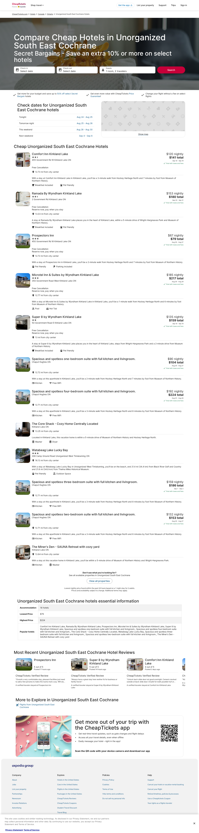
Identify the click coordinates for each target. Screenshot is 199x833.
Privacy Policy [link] (108, 780)
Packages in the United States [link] (69, 794)
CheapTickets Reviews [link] (66, 798)
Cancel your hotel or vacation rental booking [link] (166, 784)
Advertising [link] (16, 808)
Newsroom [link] (16, 798)
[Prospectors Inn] (99, 251)
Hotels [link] (32, 14)
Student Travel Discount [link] (67, 808)
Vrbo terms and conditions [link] (113, 794)
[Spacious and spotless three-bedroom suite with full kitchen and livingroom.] (99, 493)
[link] (36, 706)
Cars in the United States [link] (67, 784)
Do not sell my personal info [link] (113, 798)
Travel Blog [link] (61, 812)
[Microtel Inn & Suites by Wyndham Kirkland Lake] (99, 291)
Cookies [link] (105, 784)
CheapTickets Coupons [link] (66, 803)
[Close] (194, 823)
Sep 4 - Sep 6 (86, 136)
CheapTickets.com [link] (20, 14)
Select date (26, 71)
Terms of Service (31, 830)
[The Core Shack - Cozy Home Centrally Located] (99, 432)
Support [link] (151, 780)
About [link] (14, 780)
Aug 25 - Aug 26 (85, 123)
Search (171, 69)
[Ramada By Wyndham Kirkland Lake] (99, 210)
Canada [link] (41, 14)
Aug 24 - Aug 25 (85, 117)
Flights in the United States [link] (68, 789)
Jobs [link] (14, 784)
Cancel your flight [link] (155, 789)
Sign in (183, 5)
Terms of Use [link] (107, 789)
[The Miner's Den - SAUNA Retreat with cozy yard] (99, 555)
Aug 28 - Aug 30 (85, 129)
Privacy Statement (14, 830)
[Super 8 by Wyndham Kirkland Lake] (99, 333)
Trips (173, 5)
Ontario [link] (50, 14)
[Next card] (181, 673)
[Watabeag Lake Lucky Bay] (99, 462)
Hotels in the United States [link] (68, 780)
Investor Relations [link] (19, 803)
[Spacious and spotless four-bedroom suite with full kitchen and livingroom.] (99, 403)
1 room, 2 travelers (116, 71)
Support (162, 5)
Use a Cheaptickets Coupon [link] (159, 798)
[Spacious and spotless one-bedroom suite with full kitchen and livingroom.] (99, 370)
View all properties (99, 581)
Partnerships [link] (17, 794)
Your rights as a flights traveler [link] (160, 803)
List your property (145, 5)
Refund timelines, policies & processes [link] (163, 794)
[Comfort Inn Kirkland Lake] (99, 169)
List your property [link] (19, 789)
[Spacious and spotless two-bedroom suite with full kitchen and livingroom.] (99, 526)
